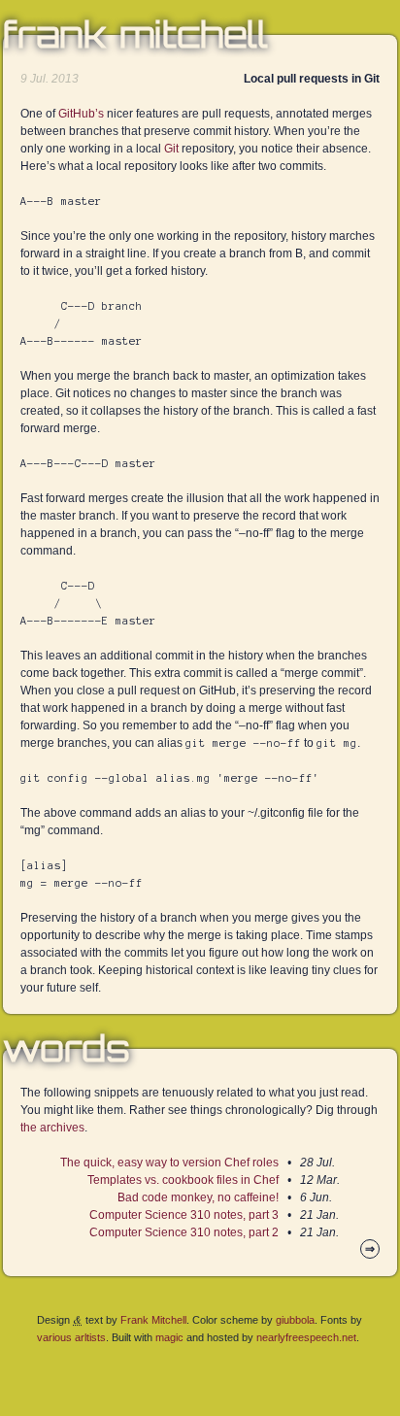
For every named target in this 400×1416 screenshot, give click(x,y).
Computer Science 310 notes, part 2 (184, 1232)
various (54, 1337)
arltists (90, 1337)
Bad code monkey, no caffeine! (198, 1197)
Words (66, 1048)
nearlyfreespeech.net (306, 1337)
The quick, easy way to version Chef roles (169, 1162)
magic (169, 1337)
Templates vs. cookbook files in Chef (183, 1180)
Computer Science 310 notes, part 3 (184, 1215)
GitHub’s (81, 113)
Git (171, 148)
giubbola (295, 1320)
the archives (52, 1127)
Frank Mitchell (135, 34)
